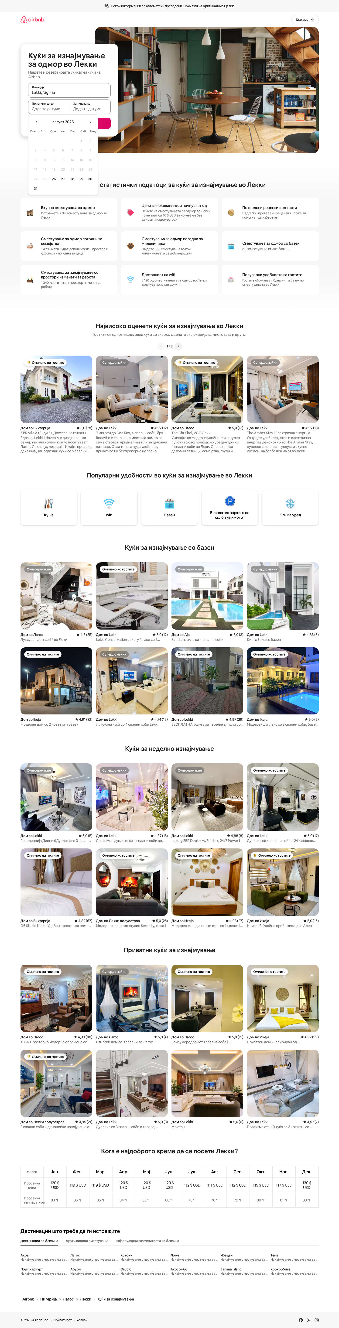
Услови (81, 1320)
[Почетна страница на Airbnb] (32, 19)
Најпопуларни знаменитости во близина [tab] (147, 1241)
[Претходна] (161, 346)
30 (90, 179)
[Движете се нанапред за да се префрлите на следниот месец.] (90, 122)
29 (81, 179)
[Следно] (178, 346)
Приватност (62, 1320)
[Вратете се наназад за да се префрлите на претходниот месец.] (36, 122)
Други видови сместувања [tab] (87, 1241)
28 (72, 179)
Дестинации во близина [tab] (39, 1241)
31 (35, 188)
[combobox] (69, 92)
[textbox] (49, 109)
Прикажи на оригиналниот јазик (208, 6)
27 (63, 179)
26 (54, 179)
